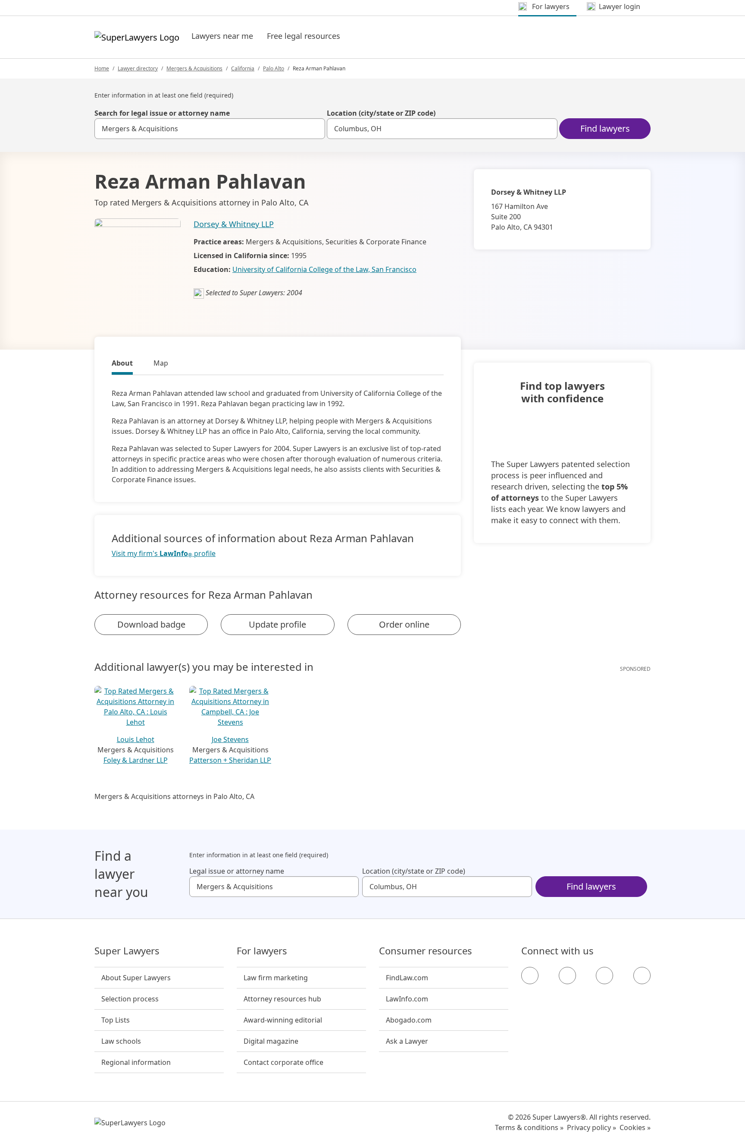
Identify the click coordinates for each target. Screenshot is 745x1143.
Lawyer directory (138, 68)
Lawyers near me (222, 36)
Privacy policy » (591, 1127)
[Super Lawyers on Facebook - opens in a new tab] (529, 975)
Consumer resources (425, 951)
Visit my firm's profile (164, 554)
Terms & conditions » (529, 1127)
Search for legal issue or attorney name (162, 113)
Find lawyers (605, 128)
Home (101, 68)
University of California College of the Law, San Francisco (324, 269)
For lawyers (262, 951)
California (242, 68)
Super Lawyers (127, 951)
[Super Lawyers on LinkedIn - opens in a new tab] (642, 975)
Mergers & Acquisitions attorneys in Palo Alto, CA (174, 796)
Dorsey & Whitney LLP (234, 224)
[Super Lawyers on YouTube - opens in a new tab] (604, 975)
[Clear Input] (315, 128)
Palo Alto (273, 68)
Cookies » (635, 1127)
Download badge (151, 624)
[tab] (122, 364)
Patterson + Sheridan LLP (230, 760)
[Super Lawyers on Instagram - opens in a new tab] (567, 975)
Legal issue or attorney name (236, 871)
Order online (404, 624)
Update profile (277, 624)
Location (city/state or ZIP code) (381, 113)
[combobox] (209, 128)
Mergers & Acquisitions (194, 68)
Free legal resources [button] (303, 36)
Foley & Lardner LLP (135, 760)
